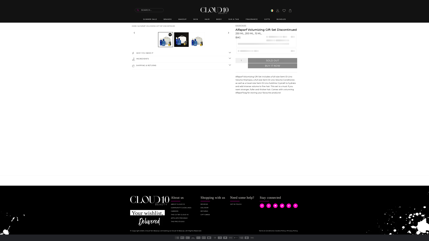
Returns (204, 211)
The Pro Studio (177, 221)
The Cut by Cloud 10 (179, 214)
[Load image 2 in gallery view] (181, 39)
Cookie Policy (280, 231)
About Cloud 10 (178, 204)
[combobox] (149, 10)
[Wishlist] (284, 10)
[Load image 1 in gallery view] (165, 39)
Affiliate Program (179, 218)
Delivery (205, 207)
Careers (174, 211)
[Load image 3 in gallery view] (197, 39)
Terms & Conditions (266, 231)
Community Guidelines (181, 207)
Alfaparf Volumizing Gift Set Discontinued (156, 26)
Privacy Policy (292, 231)
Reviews (204, 204)
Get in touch (236, 204)
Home (134, 26)
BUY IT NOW (272, 65)
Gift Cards (205, 214)
